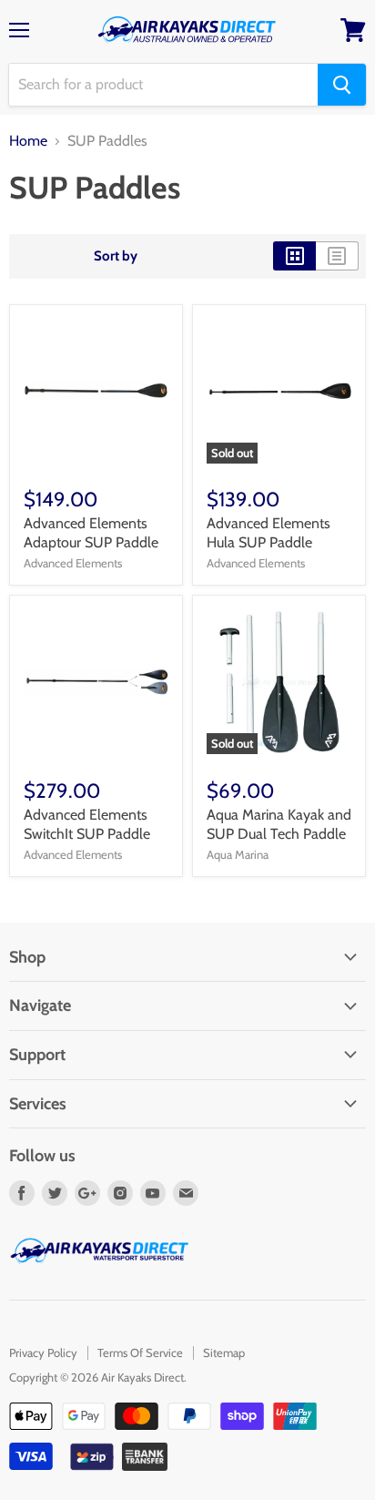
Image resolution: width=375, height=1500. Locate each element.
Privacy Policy (43, 1352)
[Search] (342, 85)
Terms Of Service (140, 1352)
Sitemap (224, 1352)
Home (28, 141)
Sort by (115, 256)
